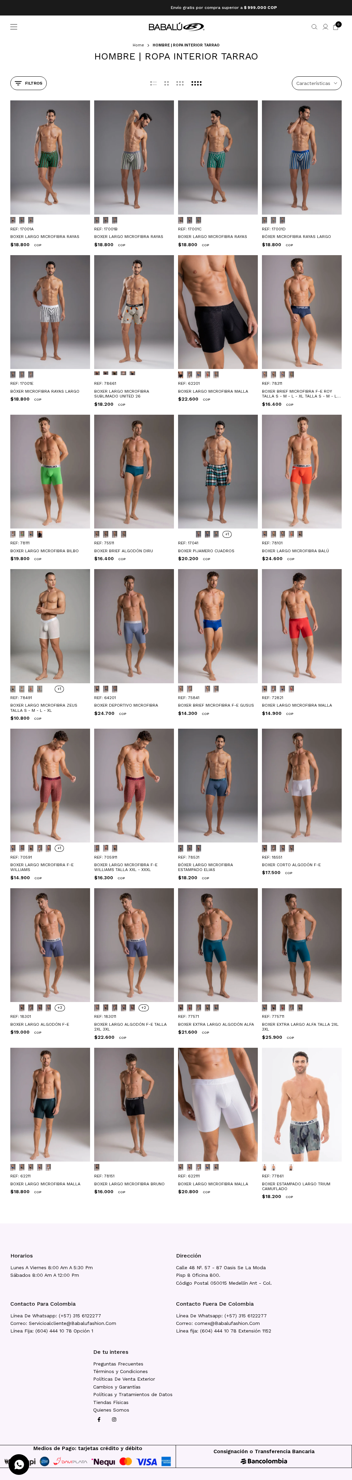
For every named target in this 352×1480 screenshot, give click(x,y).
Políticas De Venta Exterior (124, 1379)
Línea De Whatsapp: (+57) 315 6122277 (55, 1315)
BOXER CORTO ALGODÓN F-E (291, 864)
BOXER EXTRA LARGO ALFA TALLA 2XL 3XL (300, 1027)
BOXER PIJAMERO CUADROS (206, 550)
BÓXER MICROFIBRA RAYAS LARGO (296, 236)
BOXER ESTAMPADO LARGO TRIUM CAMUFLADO (296, 1186)
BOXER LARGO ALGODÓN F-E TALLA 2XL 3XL (130, 1027)
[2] (166, 83)
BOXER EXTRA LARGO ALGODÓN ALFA (216, 1024)
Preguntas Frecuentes (118, 1364)
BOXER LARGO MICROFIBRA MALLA (213, 391)
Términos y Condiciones (120, 1371)
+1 (227, 534)
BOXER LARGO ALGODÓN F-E (39, 1024)
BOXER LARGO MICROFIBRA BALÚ (295, 550)
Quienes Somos (111, 1410)
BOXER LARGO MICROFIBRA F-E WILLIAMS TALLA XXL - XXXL (125, 867)
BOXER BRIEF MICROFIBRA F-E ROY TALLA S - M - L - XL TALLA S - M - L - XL (301, 394)
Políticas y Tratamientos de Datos (133, 1394)
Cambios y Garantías (117, 1387)
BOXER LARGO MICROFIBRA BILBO (44, 550)
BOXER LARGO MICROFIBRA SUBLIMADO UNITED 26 (121, 394)
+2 (143, 1007)
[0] (153, 83)
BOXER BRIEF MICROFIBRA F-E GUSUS (216, 705)
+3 (59, 1007)
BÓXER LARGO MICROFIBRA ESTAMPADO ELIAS (205, 867)
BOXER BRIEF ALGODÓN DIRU (123, 550)
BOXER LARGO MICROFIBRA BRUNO (129, 1184)
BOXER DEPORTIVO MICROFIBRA (126, 705)
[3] (180, 83)
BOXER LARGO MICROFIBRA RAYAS (44, 236)
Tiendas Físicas (111, 1402)
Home (138, 45)
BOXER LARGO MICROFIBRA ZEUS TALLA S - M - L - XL (43, 707)
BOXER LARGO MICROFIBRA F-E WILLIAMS (42, 867)
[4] (197, 83)
